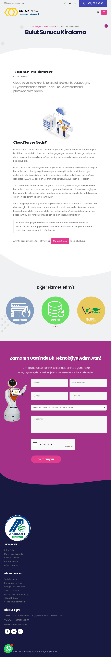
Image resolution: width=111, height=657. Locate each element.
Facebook (7, 631)
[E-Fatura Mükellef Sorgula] (91, 311)
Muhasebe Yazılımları (14, 554)
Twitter (14, 631)
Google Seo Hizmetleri (14, 586)
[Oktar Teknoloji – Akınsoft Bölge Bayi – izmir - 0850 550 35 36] (22, 12)
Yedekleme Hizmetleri (14, 602)
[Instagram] (75, 3)
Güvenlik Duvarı (11, 598)
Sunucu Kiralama (12, 590)
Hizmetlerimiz (50, 27)
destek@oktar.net (15, 3)
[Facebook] (65, 3)
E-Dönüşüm (9, 550)
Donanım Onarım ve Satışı (16, 594)
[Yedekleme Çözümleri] (55, 311)
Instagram (20, 631)
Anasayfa (36, 27)
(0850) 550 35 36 (21, 620)
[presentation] (6, 313)
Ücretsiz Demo (60, 241)
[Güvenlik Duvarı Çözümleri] (20, 311)
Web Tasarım (10, 579)
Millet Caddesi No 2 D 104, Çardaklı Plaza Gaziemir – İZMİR (38, 615)
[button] (53, 326)
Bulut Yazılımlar (11, 561)
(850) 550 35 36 (95, 3)
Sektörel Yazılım (11, 557)
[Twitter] (70, 3)
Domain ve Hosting (13, 583)
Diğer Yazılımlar (11, 565)
